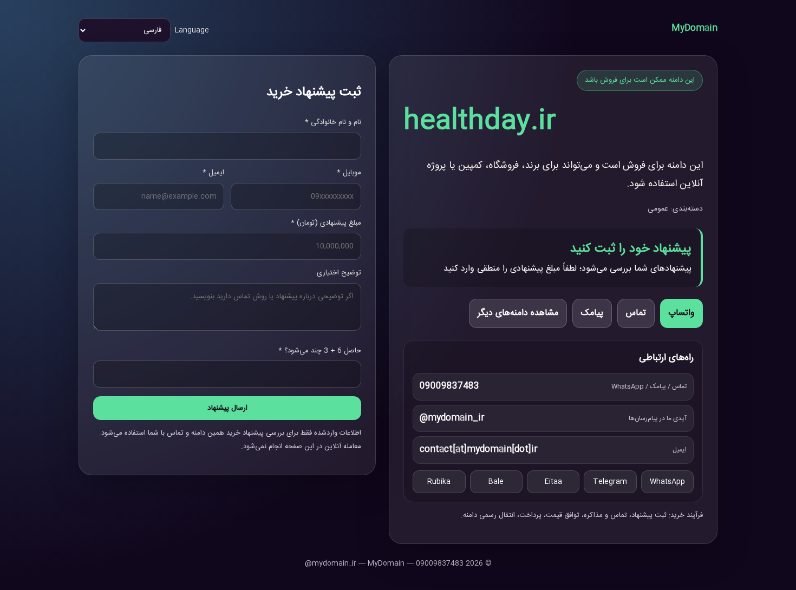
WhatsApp (667, 482)
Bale (496, 482)
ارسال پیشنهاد (227, 408)
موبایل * (349, 173)
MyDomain (694, 28)
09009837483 (449, 386)
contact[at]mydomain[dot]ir (479, 449)
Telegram (610, 482)
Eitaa (553, 482)
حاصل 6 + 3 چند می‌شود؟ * (319, 351)
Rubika (439, 482)
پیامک (592, 313)
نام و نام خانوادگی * (333, 122)
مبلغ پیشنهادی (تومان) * (326, 223)
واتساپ (681, 313)
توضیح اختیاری (339, 273)
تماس (636, 313)
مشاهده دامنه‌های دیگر (518, 313)
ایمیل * (213, 173)
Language (192, 30)
